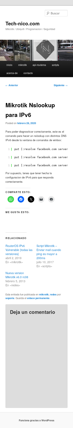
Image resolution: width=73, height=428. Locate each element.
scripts (55, 65)
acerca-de (12, 73)
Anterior (11, 85)
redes (53, 294)
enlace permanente (38, 298)
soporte (9, 298)
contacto (28, 73)
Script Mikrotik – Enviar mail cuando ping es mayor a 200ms (48, 252)
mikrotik (22, 65)
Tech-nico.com (22, 23)
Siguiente (61, 85)
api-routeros (39, 65)
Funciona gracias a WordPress (36, 420)
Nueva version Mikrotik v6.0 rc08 (16, 275)
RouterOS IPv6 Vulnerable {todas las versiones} (18, 250)
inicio (9, 65)
